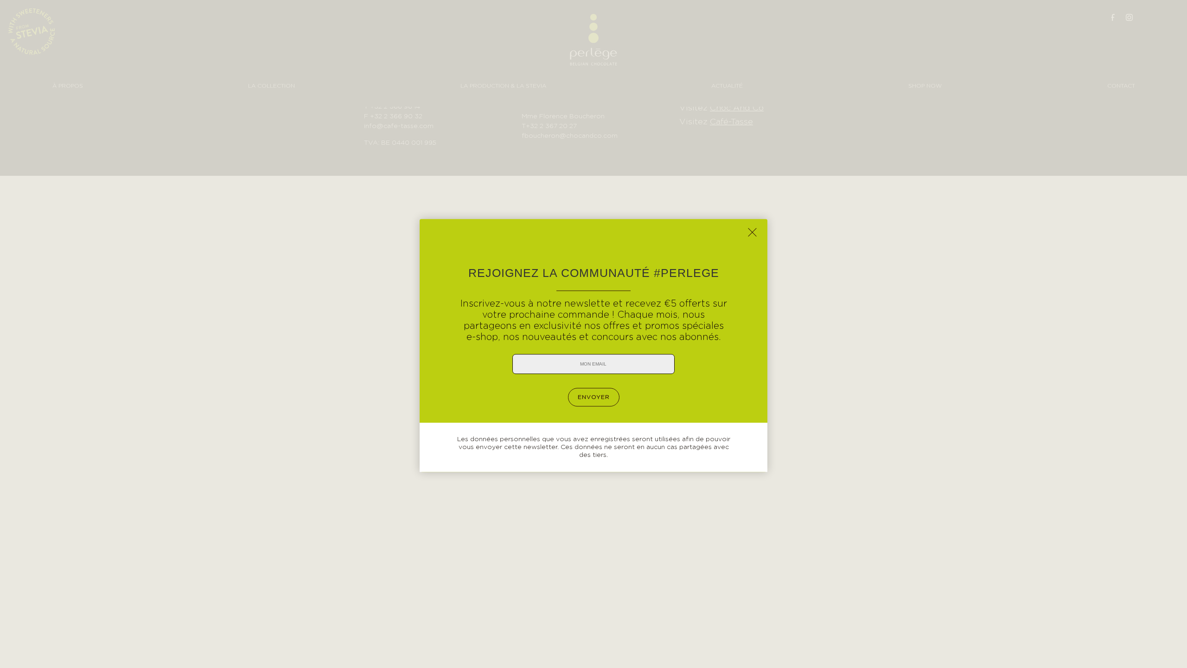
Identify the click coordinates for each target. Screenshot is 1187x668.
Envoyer (594, 397)
